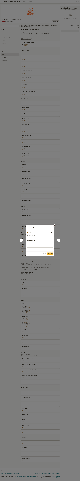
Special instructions (31, 240)
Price (30, 232)
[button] (21, 241)
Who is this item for (31, 235)
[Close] (54, 225)
